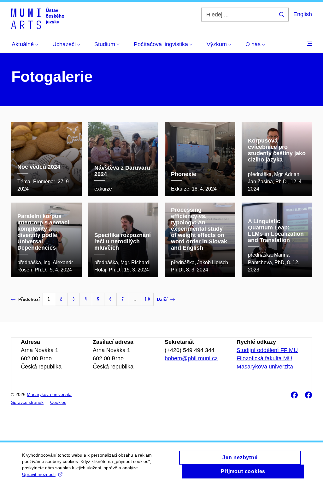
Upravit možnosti (39, 474)
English (302, 14)
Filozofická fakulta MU (264, 358)
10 (147, 299)
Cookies (58, 402)
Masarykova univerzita (265, 366)
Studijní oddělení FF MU (267, 350)
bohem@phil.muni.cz (191, 358)
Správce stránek (27, 402)
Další (162, 299)
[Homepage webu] (37, 18)
